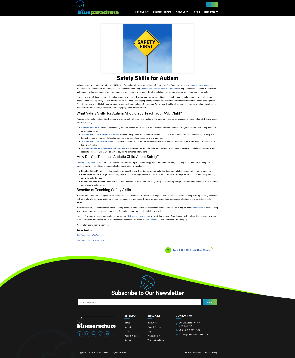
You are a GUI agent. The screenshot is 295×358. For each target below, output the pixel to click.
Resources (209, 11)
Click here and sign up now (138, 216)
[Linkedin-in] (93, 334)
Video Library (142, 11)
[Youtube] (107, 334)
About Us (180, 11)
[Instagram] (87, 334)
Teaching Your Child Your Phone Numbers (100, 134)
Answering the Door (90, 127)
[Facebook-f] (80, 334)
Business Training (162, 11)
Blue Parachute (152, 220)
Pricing (196, 11)
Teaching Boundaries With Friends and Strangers (103, 148)
